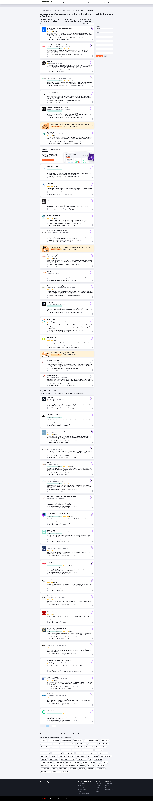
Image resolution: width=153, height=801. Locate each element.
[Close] (97, 385)
